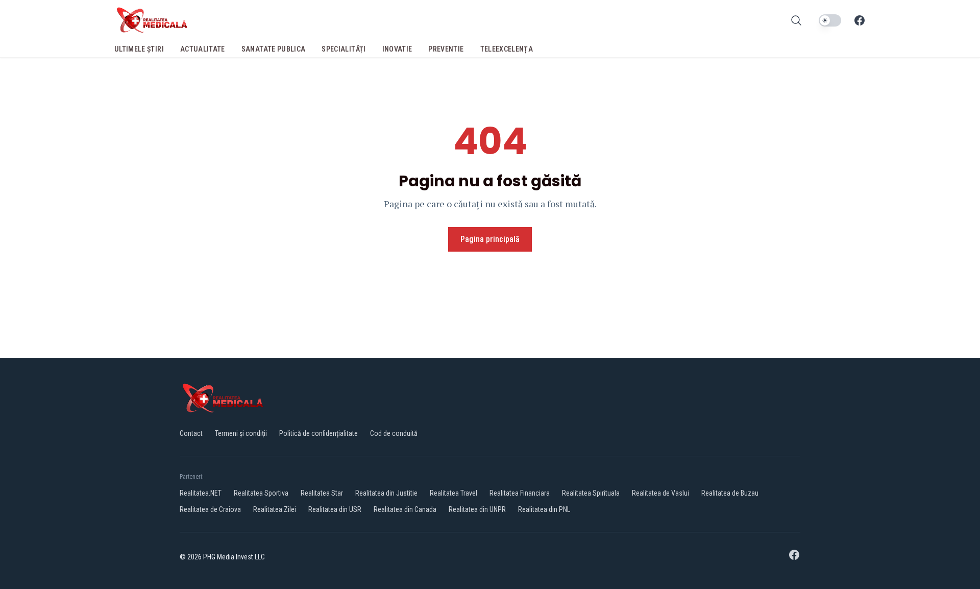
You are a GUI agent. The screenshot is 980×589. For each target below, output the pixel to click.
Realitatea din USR (334, 509)
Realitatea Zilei (274, 509)
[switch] (830, 20)
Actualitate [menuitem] (202, 49)
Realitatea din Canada (405, 509)
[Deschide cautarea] (796, 20)
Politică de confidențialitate (318, 433)
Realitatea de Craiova (210, 509)
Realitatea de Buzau (729, 493)
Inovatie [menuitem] (397, 49)
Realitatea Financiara (519, 493)
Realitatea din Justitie (386, 493)
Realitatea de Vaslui (660, 493)
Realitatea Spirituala (591, 493)
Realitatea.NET (201, 493)
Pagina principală (490, 239)
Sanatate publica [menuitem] (273, 49)
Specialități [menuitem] (343, 49)
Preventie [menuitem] (445, 49)
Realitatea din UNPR (477, 509)
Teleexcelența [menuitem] (506, 49)
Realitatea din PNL (544, 509)
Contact (191, 433)
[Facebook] (859, 20)
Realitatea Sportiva (261, 493)
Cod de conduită (394, 433)
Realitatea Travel (453, 493)
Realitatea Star (322, 493)
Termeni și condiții (241, 433)
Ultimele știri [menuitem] (139, 49)
